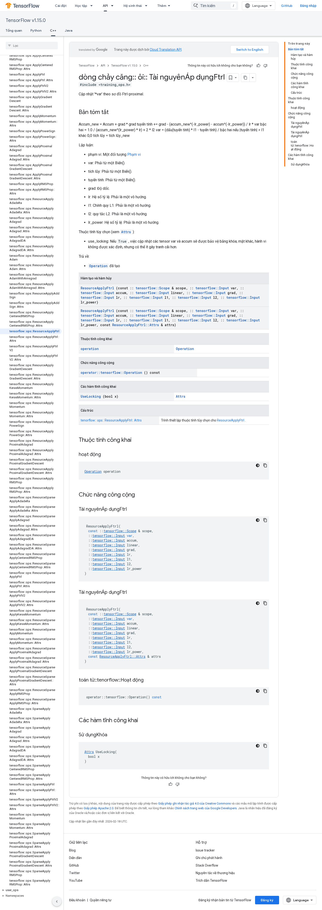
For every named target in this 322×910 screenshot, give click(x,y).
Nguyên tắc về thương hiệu (215, 873)
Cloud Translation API (166, 49)
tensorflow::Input (212, 288)
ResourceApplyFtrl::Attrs (135, 325)
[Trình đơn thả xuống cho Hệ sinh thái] (147, 5)
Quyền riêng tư (100, 900)
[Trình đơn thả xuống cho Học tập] (93, 5)
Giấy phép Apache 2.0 (98, 808)
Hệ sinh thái (133, 6)
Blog (72, 850)
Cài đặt (60, 6)
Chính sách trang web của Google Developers (206, 808)
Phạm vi (134, 154)
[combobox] (214, 5)
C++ (53, 30)
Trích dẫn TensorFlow (211, 880)
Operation (98, 266)
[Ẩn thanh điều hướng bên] (57, 901)
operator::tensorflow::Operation (111, 372)
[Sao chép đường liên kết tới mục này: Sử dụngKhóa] (113, 735)
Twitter (74, 873)
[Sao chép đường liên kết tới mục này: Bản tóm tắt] (113, 112)
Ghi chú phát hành (209, 858)
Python (35, 30)
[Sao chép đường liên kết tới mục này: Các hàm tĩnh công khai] (144, 721)
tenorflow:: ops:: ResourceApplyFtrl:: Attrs (111, 420)
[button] (31, 890)
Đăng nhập (308, 6)
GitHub (287, 6)
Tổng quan (14, 30)
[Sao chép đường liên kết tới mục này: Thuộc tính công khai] (137, 440)
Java (68, 30)
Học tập (81, 6)
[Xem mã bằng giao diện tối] (257, 465)
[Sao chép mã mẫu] (265, 465)
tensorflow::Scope (153, 288)
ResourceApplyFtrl (97, 288)
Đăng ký (267, 900)
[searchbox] (32, 45)
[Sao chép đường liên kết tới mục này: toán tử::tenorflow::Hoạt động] (149, 680)
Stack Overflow (207, 865)
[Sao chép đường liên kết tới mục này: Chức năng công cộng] (141, 495)
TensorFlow (87, 65)
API (105, 6)
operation (90, 348)
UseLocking (91, 396)
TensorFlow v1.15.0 (26, 20)
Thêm (161, 6)
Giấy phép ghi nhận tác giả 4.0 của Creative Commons (194, 803)
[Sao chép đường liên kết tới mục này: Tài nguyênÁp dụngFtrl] (132, 509)
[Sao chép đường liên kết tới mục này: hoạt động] (106, 455)
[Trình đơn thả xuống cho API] (113, 5)
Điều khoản (77, 900)
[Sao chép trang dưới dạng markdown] (245, 78)
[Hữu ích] (258, 65)
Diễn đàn (75, 858)
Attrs (126, 232)
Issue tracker (205, 850)
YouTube (76, 880)
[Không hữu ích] (265, 65)
